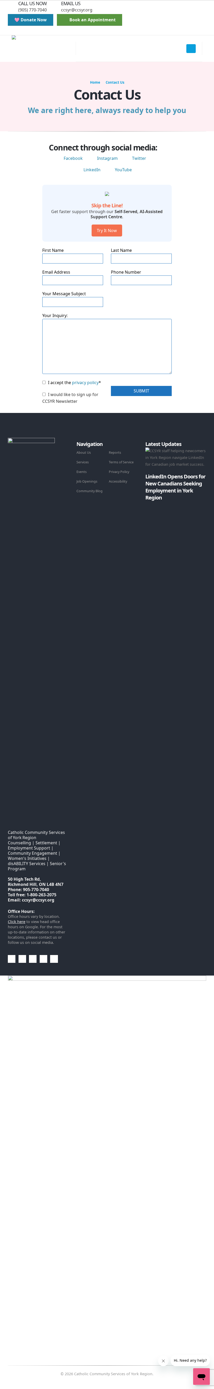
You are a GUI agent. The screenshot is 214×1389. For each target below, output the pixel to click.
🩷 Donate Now (30, 20)
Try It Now (107, 230)
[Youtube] (41, 31)
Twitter (139, 158)
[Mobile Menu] (191, 48)
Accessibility (118, 481)
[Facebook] (23, 31)
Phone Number (126, 272)
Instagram (107, 158)
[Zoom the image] (31, 441)
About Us (83, 452)
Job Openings (86, 481)
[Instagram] (50, 31)
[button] (12, 31)
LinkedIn (92, 170)
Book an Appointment (92, 20)
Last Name (121, 250)
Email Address (56, 272)
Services (82, 462)
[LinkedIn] (59, 31)
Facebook (73, 158)
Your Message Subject (64, 294)
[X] (32, 31)
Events (81, 472)
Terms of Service (121, 462)
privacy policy (85, 382)
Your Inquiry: (55, 315)
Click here (16, 921)
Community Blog (89, 491)
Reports (115, 452)
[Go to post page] (146, 504)
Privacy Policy (119, 472)
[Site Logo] (44, 48)
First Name (53, 250)
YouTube (123, 170)
